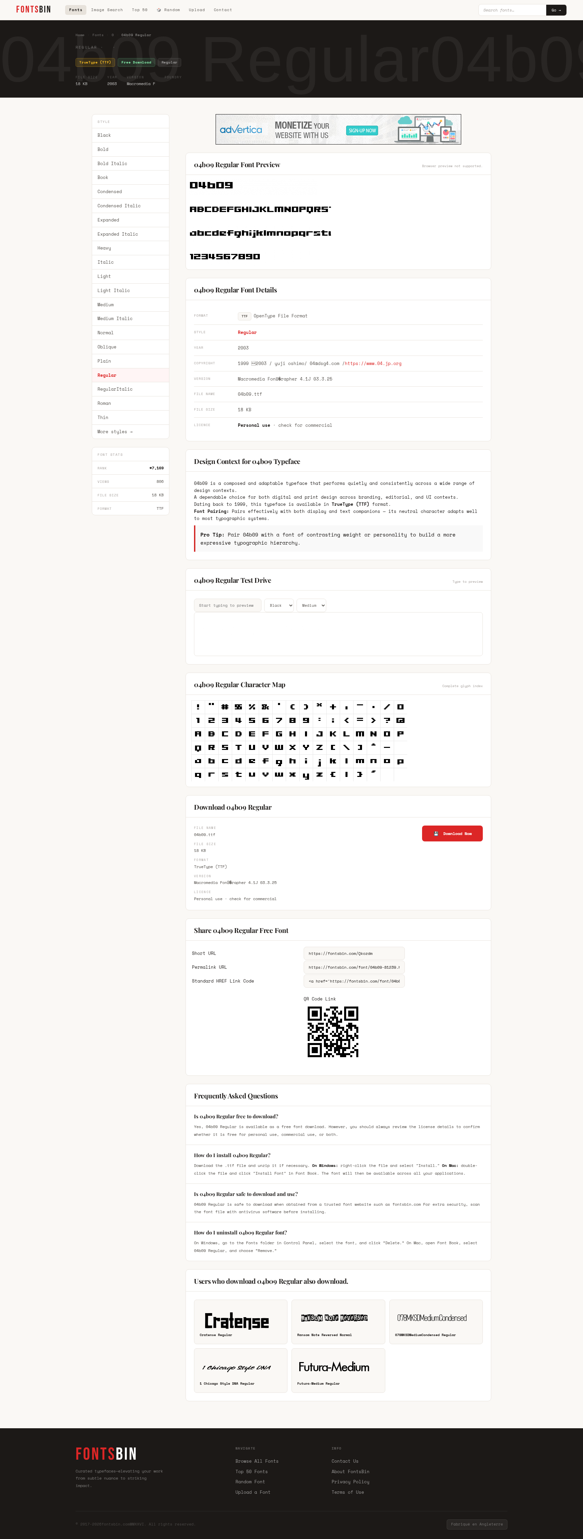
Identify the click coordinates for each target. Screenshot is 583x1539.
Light (104, 276)
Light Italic (114, 290)
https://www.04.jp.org (373, 363)
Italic (106, 262)
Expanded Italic (118, 234)
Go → (556, 10)
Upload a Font (253, 1492)
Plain (104, 361)
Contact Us (345, 1461)
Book (103, 177)
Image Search (107, 9)
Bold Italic (112, 163)
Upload (197, 9)
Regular (107, 375)
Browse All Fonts (257, 1461)
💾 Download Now (453, 833)
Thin (103, 417)
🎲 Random (168, 9)
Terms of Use (348, 1492)
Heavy (104, 248)
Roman (104, 403)
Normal (106, 332)
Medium (106, 304)
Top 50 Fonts (251, 1471)
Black (104, 135)
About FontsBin (350, 1471)
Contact (223, 9)
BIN (34, 9)
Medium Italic (115, 318)
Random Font (250, 1481)
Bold (103, 149)
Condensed (110, 191)
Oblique (107, 346)
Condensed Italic (119, 205)
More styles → (115, 431)
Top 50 (140, 9)
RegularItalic (115, 389)
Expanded (108, 219)
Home (80, 34)
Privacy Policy (350, 1481)
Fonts (75, 9)
